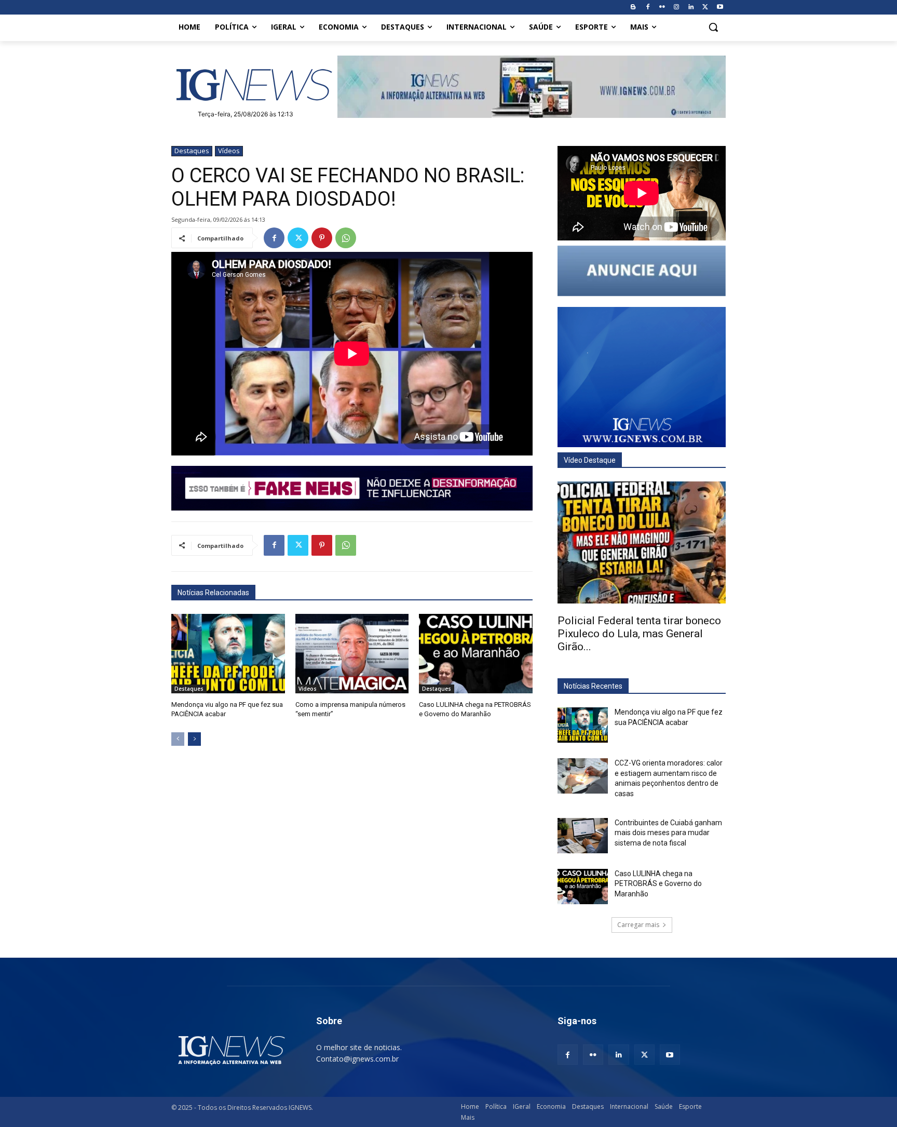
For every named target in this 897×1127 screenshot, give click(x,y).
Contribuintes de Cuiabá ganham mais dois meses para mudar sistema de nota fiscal (668, 833)
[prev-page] (177, 739)
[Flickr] (662, 8)
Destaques (191, 150)
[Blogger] (633, 8)
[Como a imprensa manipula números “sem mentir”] (352, 653)
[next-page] (194, 739)
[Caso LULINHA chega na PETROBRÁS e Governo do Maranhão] (476, 653)
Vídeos (229, 150)
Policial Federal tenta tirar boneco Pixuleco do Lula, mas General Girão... (639, 633)
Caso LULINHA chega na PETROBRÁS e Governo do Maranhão (658, 883)
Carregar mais (638, 924)
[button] (713, 27)
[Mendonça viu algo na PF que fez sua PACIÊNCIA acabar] (228, 653)
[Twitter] (705, 8)
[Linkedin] (691, 8)
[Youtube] (720, 8)
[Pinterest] (321, 237)
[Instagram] (677, 8)
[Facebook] (648, 8)
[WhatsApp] (345, 237)
